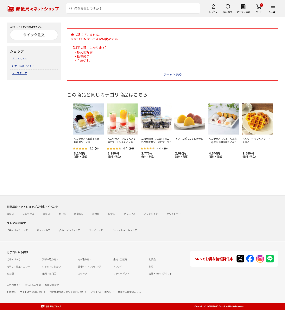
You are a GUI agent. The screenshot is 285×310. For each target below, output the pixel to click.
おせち (111, 213)
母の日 (10, 213)
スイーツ (82, 273)
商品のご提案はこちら (129, 291)
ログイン (213, 11)
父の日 (46, 213)
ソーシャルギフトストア (124, 230)
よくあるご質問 (33, 284)
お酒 (151, 266)
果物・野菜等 (120, 259)
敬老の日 (79, 213)
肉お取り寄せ (85, 259)
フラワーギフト (121, 273)
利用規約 (11, 291)
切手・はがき (14, 259)
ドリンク (118, 266)
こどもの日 (28, 213)
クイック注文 (243, 11)
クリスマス (129, 213)
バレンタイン (151, 213)
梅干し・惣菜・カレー (18, 266)
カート (259, 11)
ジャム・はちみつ (51, 266)
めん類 (10, 273)
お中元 (62, 213)
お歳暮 (95, 213)
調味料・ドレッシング (89, 266)
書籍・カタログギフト (160, 273)
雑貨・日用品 (49, 273)
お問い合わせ (52, 284)
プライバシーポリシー (102, 291)
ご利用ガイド (14, 284)
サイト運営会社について (33, 291)
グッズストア (19, 73)
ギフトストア (19, 58)
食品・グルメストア (69, 230)
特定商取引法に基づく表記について (68, 291)
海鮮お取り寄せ (50, 259)
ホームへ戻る (172, 74)
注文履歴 (227, 11)
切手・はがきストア (23, 66)
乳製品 (152, 259)
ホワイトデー (174, 213)
